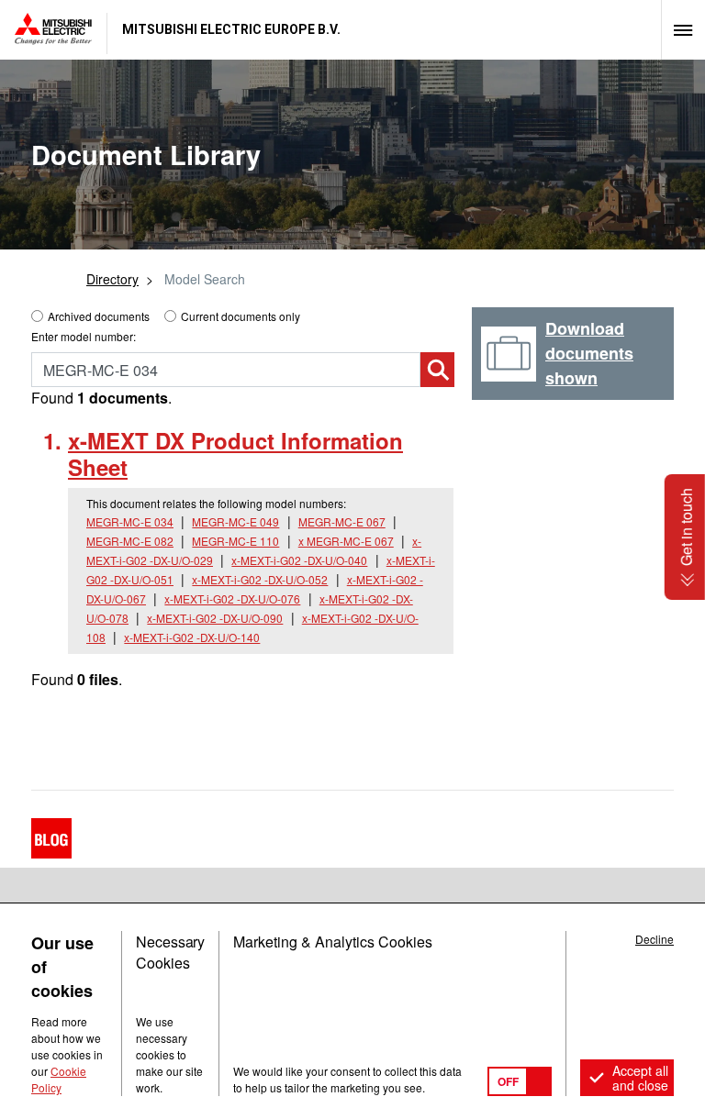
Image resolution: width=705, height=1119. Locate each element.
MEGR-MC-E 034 (129, 521)
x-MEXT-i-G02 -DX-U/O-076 (232, 598)
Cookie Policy (58, 1079)
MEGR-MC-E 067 (342, 521)
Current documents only (240, 316)
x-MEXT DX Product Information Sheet (235, 453)
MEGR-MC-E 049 (235, 521)
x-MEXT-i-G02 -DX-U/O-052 (260, 579)
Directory (112, 279)
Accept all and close (640, 1077)
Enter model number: (83, 336)
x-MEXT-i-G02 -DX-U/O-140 (192, 637)
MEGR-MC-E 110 (235, 540)
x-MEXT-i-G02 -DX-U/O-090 (215, 618)
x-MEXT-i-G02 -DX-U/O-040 (299, 560)
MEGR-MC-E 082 (129, 540)
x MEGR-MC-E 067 (346, 540)
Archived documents (99, 316)
